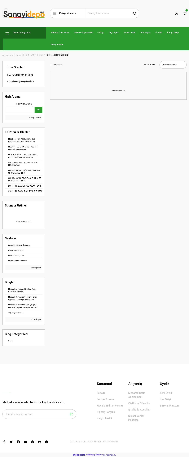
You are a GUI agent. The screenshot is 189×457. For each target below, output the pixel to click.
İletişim (101, 392)
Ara (38, 109)
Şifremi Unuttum (169, 405)
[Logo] (23, 13)
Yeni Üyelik (166, 392)
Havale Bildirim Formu (110, 405)
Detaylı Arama (35, 117)
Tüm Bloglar (36, 319)
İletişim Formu (105, 399)
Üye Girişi (165, 399)
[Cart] (185, 13)
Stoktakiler (57, 65)
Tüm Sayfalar (35, 268)
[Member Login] (176, 13)
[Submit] (71, 414)
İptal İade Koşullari (139, 409)
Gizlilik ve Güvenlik (139, 403)
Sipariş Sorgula (106, 411)
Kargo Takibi (104, 418)
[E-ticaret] (94, 454)
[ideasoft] (79, 454)
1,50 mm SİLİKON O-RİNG (57, 55)
